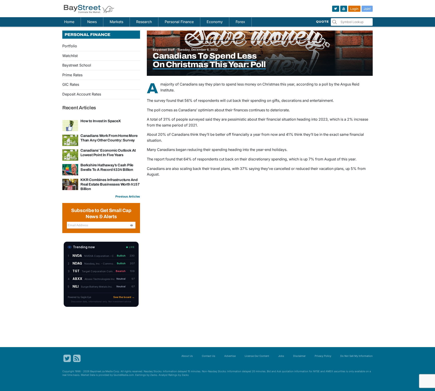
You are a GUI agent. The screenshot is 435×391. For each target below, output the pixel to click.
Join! (367, 9)
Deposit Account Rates (81, 94)
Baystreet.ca (97, 371)
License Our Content (257, 356)
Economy (215, 21)
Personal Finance (179, 21)
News (92, 21)
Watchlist (70, 55)
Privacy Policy (323, 356)
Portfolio (69, 46)
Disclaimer (299, 356)
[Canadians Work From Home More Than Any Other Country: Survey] (70, 140)
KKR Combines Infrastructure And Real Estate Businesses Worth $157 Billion (110, 184)
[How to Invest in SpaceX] (70, 125)
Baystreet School (76, 65)
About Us (187, 356)
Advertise (230, 356)
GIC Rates (70, 84)
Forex (240, 21)
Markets (116, 21)
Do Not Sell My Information (356, 356)
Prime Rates (72, 75)
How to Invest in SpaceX (100, 121)
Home (69, 21)
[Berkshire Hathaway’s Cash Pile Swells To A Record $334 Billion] (70, 169)
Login (354, 9)
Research (144, 21)
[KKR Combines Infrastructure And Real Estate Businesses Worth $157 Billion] (70, 184)
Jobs (281, 356)
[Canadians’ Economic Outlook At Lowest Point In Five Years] (70, 154)
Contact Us (208, 356)
